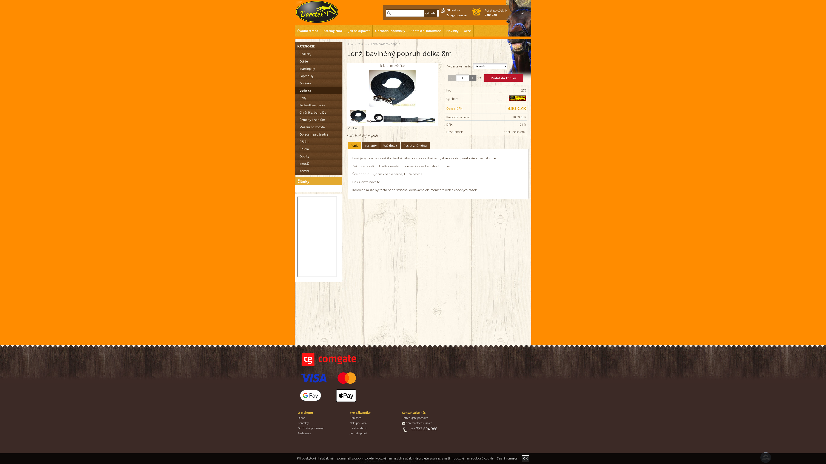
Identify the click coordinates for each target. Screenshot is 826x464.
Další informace (507, 458)
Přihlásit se (453, 10)
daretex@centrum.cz (419, 423)
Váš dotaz (390, 145)
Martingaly (307, 69)
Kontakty (303, 423)
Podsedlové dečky (312, 105)
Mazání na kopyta (312, 127)
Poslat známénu (415, 145)
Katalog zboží (333, 31)
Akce (467, 31)
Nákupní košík (358, 423)
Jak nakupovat (359, 31)
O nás (301, 418)
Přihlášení (356, 418)
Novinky (452, 31)
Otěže (303, 61)
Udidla (304, 149)
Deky (302, 98)
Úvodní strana (307, 31)
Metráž (304, 164)
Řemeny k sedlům (312, 120)
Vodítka (353, 128)
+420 (423, 429)
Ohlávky (305, 83)
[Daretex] (517, 100)
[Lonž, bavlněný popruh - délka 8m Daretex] (392, 88)
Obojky (304, 156)
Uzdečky (305, 54)
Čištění (304, 142)
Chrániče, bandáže (312, 112)
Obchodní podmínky (390, 31)
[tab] (354, 145)
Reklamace (304, 433)
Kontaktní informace (426, 31)
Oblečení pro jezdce (313, 134)
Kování (304, 171)
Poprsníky (306, 76)
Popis (354, 145)
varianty (371, 145)
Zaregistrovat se (457, 15)
